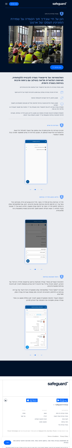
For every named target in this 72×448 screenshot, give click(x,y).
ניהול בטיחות (64, 422)
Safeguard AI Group (61, 405)
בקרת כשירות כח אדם (62, 413)
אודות (24, 413)
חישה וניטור (65, 419)
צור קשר (23, 416)
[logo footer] (36, 384)
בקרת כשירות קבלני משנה (61, 416)
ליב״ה (45, 416)
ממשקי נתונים (43, 422)
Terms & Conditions (53, 436)
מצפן (45, 413)
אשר (7, 442)
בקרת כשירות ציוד (63, 424)
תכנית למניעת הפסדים (41, 419)
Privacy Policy (64, 436)
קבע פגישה (14, 4)
